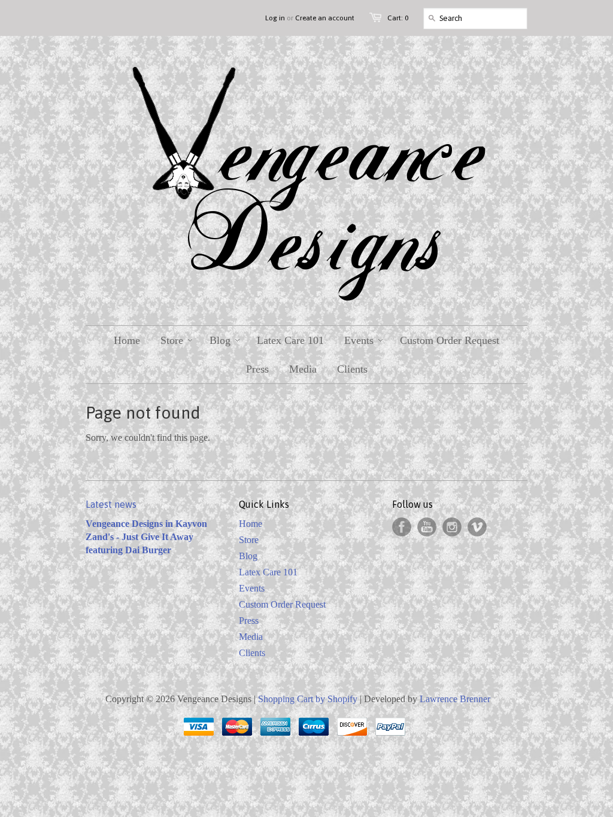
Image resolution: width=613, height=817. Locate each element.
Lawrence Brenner (455, 699)
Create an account (324, 18)
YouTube (426, 526)
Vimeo (477, 526)
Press (249, 620)
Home (250, 524)
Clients (252, 653)
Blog (248, 556)
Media (251, 637)
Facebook (401, 526)
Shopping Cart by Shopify (307, 699)
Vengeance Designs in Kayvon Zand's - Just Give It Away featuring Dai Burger (146, 537)
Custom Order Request (282, 604)
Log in (275, 18)
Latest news (111, 504)
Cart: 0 (397, 18)
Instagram (452, 526)
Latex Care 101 (268, 572)
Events (252, 588)
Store (249, 540)
